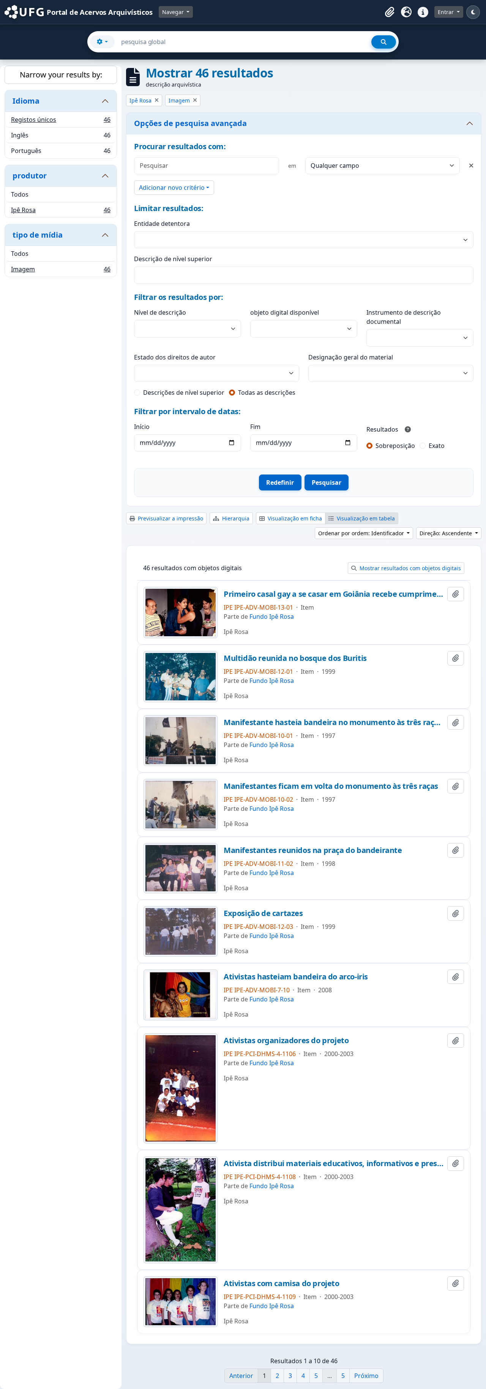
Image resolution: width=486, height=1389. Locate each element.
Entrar (446, 12)
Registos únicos (60, 121)
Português (60, 152)
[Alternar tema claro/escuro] (473, 12)
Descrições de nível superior (183, 392)
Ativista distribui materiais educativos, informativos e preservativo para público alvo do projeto (334, 1163)
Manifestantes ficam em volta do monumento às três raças (331, 786)
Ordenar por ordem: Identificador (362, 533)
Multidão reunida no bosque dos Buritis (295, 658)
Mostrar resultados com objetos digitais (409, 568)
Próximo (366, 1376)
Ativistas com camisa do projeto (281, 1283)
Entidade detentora (162, 223)
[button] (389, 12)
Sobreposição (395, 445)
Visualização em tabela (365, 518)
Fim (255, 427)
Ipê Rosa (60, 212)
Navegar (173, 12)
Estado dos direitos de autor (175, 357)
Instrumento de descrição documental (403, 317)
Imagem (60, 271)
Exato (437, 445)
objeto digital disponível (284, 312)
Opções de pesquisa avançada (190, 123)
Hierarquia (235, 518)
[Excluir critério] (471, 165)
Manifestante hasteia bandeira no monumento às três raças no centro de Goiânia (334, 722)
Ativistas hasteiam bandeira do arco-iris (296, 976)
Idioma (26, 101)
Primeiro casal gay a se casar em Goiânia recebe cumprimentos (334, 594)
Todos (19, 194)
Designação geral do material (350, 357)
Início (142, 427)
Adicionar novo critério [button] (172, 187)
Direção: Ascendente (446, 533)
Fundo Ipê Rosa (271, 616)
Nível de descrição (160, 312)
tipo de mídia (38, 235)
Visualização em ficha (294, 518)
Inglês (60, 137)
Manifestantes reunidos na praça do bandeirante (313, 850)
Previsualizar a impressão (169, 518)
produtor (30, 175)
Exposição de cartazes (263, 913)
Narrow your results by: (61, 74)
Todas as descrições (266, 392)
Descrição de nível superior (173, 259)
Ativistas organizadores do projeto (286, 1040)
